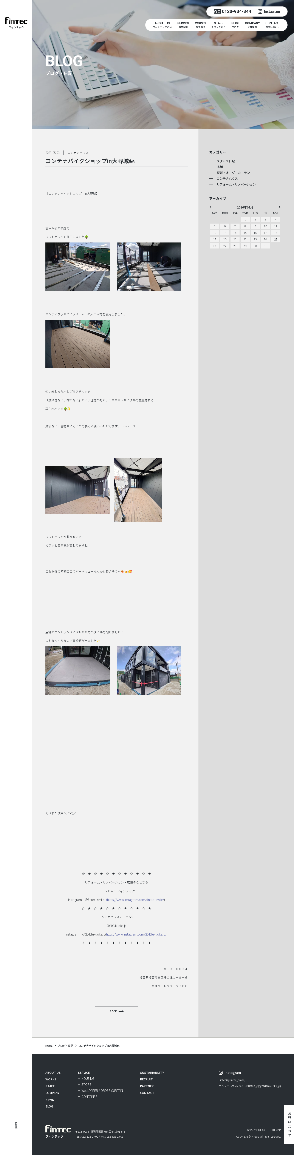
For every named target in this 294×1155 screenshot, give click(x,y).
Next (279, 207)
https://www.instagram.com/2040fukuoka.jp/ (136, 934)
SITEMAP (276, 1130)
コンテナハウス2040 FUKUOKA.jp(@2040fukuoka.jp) (250, 1086)
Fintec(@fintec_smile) (232, 1080)
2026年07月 (245, 207)
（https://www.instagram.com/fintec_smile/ (134, 899)
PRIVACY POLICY (255, 1130)
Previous (210, 207)
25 (275, 239)
